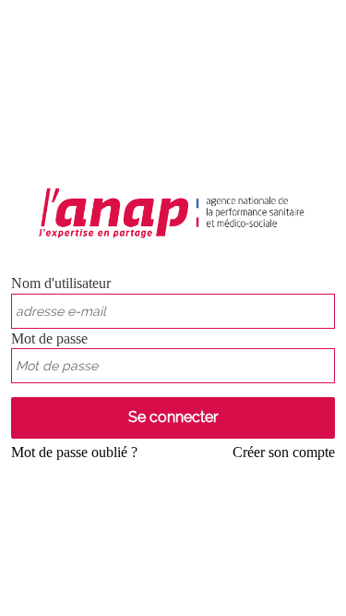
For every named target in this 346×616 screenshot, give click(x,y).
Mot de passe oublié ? (74, 452)
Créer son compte (284, 452)
